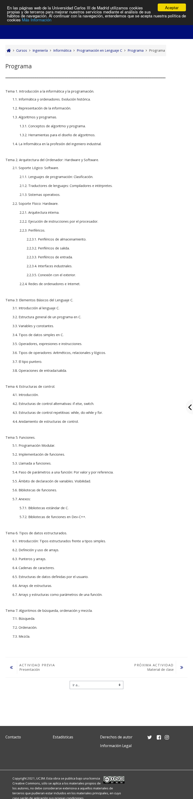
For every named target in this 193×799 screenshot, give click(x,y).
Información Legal (116, 745)
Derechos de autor (116, 737)
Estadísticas (63, 737)
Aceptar (172, 7)
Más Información (36, 20)
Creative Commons (26, 783)
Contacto (13, 737)
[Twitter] (10, 757)
